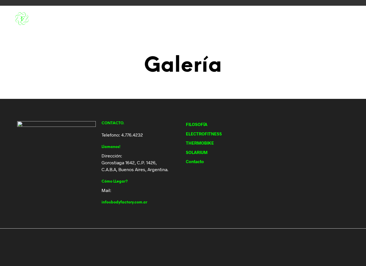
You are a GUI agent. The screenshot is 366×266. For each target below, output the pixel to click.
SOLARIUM (193, 19)
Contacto (221, 19)
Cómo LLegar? (115, 181)
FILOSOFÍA (101, 19)
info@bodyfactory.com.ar (124, 202)
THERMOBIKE (165, 19)
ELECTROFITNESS (132, 19)
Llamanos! (111, 147)
